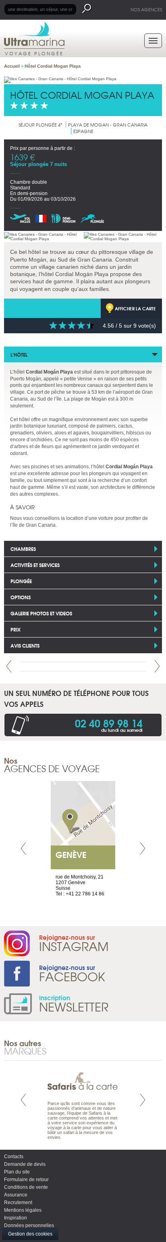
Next (157, 666)
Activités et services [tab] (35, 565)
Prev (9, 666)
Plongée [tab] (21, 581)
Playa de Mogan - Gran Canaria (107, 124)
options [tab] (20, 597)
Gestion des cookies (30, 1234)
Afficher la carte (135, 308)
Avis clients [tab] (24, 645)
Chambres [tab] (23, 548)
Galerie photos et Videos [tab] (41, 613)
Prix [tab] (15, 629)
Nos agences (146, 9)
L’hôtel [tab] (18, 354)
